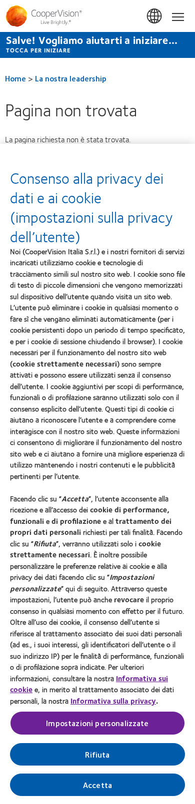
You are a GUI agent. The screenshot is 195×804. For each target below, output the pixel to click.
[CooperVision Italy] (97, 16)
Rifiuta (97, 754)
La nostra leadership (70, 78)
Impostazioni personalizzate (97, 723)
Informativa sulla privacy (113, 701)
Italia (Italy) (155, 16)
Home (15, 78)
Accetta (97, 785)
